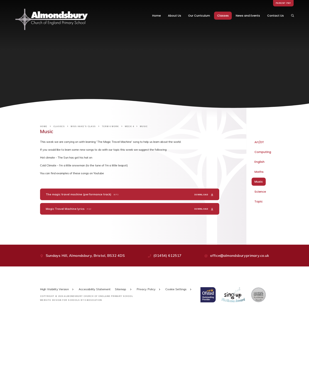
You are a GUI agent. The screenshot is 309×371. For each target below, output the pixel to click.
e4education (93, 300)
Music (144, 126)
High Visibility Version (54, 289)
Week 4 (129, 126)
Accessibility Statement (95, 289)
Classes (59, 126)
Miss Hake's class (83, 126)
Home (43, 126)
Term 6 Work (110, 126)
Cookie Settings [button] (176, 289)
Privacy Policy (146, 289)
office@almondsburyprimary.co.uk (239, 255)
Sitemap (121, 289)
